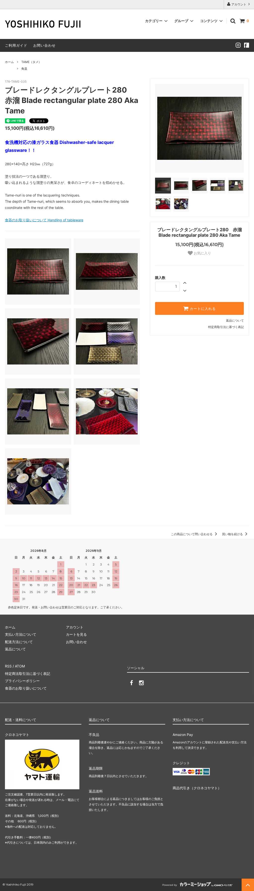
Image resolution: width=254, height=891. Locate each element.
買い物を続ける (233, 534)
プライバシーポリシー (22, 681)
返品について (235, 320)
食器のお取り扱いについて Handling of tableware (44, 220)
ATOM (20, 666)
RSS (8, 666)
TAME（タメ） (31, 62)
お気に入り (202, 253)
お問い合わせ (44, 45)
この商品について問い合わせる (192, 534)
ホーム (9, 62)
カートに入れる (202, 308)
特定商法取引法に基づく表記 (27, 673)
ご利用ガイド (16, 45)
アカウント (239, 4)
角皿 (24, 68)
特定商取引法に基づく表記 (226, 327)
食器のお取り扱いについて (26, 688)
